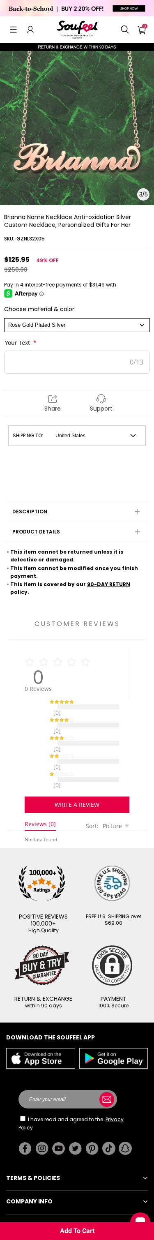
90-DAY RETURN (108, 584)
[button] (13, 29)
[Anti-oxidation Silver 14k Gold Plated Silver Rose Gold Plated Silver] (77, 325)
